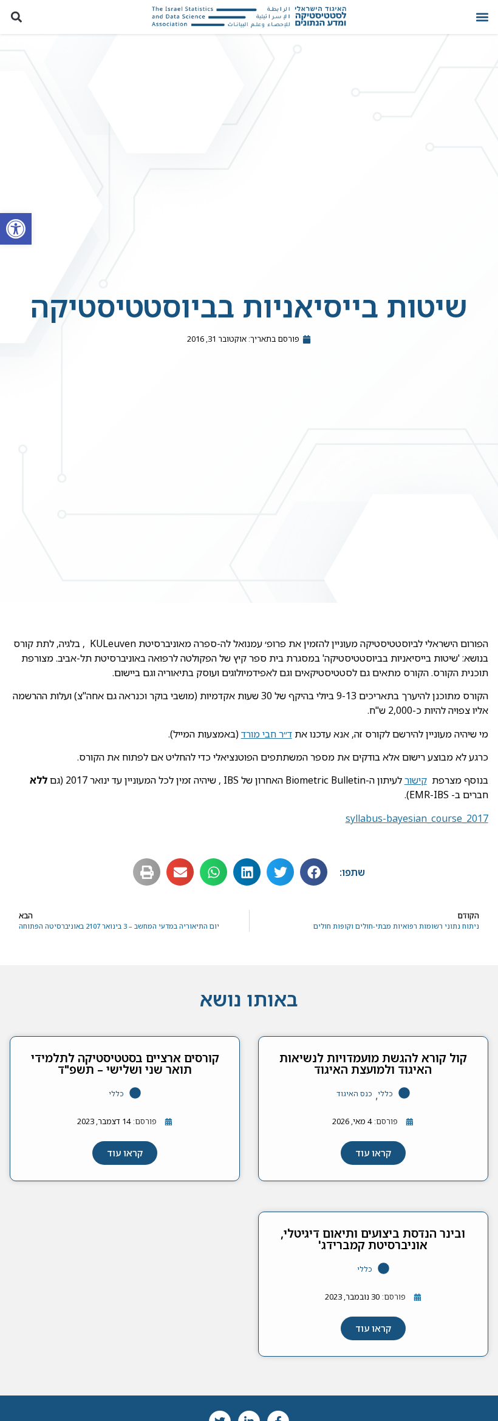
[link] (16, 229)
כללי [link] (385, 1093)
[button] (482, 17)
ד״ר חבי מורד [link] (266, 734)
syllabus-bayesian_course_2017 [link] (417, 818)
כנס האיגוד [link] (354, 1093)
